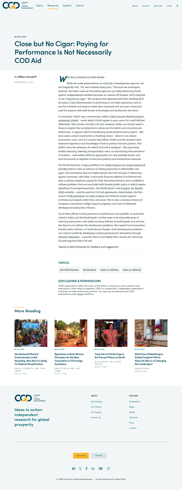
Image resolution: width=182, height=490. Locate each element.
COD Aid (107, 83)
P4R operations (76, 196)
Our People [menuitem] (96, 412)
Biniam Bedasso (142, 368)
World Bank (89, 270)
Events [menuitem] (132, 412)
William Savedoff (27, 77)
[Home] (18, 5)
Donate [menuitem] (145, 6)
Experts (67, 5)
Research (52, 5)
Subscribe (80, 456)
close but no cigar (75, 99)
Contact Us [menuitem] (96, 417)
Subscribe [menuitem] (158, 6)
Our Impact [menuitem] (96, 407)
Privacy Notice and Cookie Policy (111, 479)
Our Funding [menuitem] (96, 402)
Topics (39, 5)
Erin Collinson (62, 368)
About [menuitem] (135, 6)
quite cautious (97, 196)
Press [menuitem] (169, 6)
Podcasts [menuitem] (133, 417)
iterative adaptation (69, 237)
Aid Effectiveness (69, 270)
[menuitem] (177, 6)
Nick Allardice (102, 362)
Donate (98, 456)
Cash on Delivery (109, 270)
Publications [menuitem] (134, 402)
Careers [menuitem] (132, 428)
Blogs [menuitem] (131, 407)
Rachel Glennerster (25, 368)
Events (80, 5)
